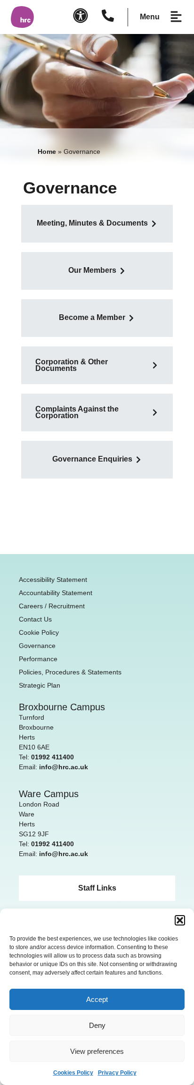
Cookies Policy (73, 1072)
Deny (97, 1025)
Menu (150, 17)
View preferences (97, 1051)
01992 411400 (52, 757)
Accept (97, 999)
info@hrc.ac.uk (63, 767)
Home (47, 151)
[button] (180, 920)
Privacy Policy (117, 1072)
